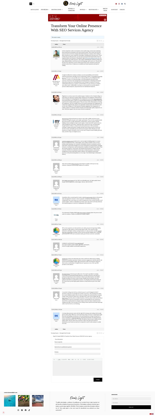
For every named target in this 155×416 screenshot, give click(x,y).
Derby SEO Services (65, 118)
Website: (57, 352)
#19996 (101, 176)
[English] (153, 414)
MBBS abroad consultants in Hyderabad (83, 212)
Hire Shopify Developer (66, 273)
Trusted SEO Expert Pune (76, 317)
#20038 (101, 208)
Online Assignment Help (98, 98)
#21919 (101, 288)
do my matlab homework (79, 243)
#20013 (101, 193)
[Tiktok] (125, 3)
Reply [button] (98, 47)
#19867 (101, 92)
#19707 (101, 71)
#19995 (101, 160)
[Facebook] (25, 410)
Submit (98, 379)
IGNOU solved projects (75, 163)
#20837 (101, 270)
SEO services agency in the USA (92, 58)
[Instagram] (116, 3)
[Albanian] (151, 414)
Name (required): (58, 342)
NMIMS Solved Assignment (69, 180)
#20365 (101, 239)
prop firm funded (89, 197)
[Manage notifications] (3, 412)
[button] (34, 4)
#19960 (101, 114)
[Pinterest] (119, 3)
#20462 (101, 254)
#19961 (101, 137)
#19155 (101, 47)
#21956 (101, 309)
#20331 (101, 224)
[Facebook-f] (122, 3)
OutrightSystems (65, 258)
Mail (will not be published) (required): (63, 347)
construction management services (67, 141)
